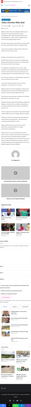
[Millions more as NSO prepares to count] (23, 354)
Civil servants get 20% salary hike (19, 318)
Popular (5, 306)
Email (1, 272)
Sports (7, 16)
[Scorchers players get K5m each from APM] (8, 227)
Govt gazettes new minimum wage (19, 331)
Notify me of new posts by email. (9, 293)
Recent (15, 306)
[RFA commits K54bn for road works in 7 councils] (8, 369)
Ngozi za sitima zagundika (8, 359)
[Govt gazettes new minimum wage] (6, 333)
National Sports (14, 16)
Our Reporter (6, 26)
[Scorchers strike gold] (23, 212)
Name (2, 266)
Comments (25, 306)
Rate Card (3, 388)
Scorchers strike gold (21, 217)
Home (4, 16)
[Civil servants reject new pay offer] (6, 327)
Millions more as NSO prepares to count (13, 1)
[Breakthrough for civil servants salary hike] (6, 313)
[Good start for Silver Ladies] (8, 212)
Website (2, 279)
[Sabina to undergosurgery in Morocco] (23, 227)
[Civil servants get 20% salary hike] (6, 320)
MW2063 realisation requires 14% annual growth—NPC (21, 376)
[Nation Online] (10, 5)
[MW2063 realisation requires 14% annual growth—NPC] (23, 369)
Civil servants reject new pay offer (19, 324)
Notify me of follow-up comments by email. (11, 290)
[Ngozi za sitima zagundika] (8, 354)
